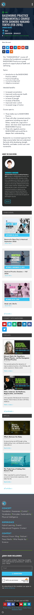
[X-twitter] (17, 604)
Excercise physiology (24, 35)
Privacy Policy (7, 608)
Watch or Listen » (8, 371)
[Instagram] (19, 324)
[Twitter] (4, 329)
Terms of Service (17, 608)
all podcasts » (8, 411)
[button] (3, 47)
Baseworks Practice (8, 35)
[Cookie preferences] (3, 612)
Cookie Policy (27, 608)
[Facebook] (29, 324)
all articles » (8, 488)
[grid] (17, 30)
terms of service (10, 588)
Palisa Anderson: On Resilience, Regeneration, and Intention (14, 392)
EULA (20, 610)
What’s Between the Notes (13, 437)
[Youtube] (4, 324)
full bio (8, 201)
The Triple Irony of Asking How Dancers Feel (14, 470)
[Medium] (14, 324)
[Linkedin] (24, 324)
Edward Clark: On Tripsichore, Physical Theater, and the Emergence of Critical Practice (16, 358)
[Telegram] (9, 324)
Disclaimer (15, 610)
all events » (8, 314)
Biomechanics (16, 35)
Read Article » (7, 448)
